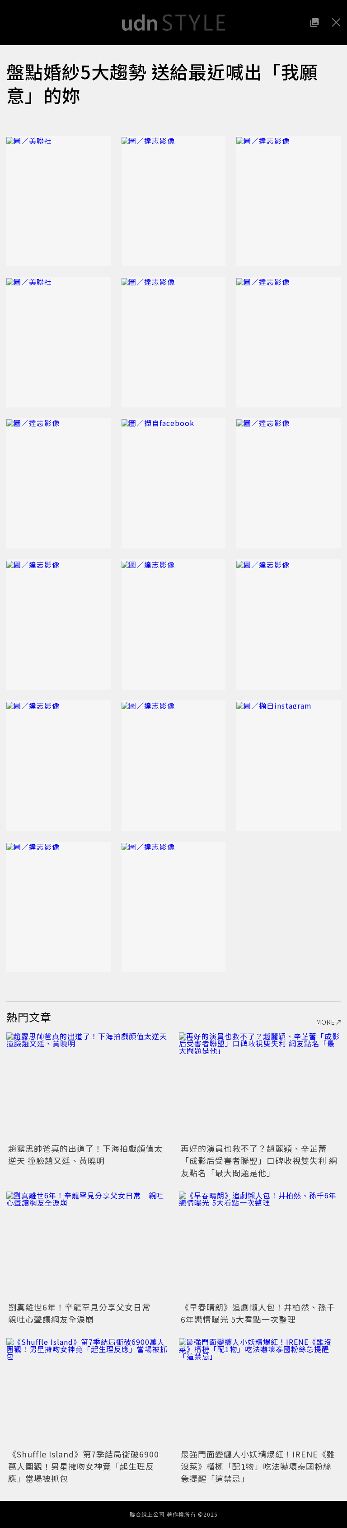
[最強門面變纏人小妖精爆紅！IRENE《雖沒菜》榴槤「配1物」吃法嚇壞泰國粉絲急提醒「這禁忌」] (260, 1392)
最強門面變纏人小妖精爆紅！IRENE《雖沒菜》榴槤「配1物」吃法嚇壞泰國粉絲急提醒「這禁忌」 (258, 1466)
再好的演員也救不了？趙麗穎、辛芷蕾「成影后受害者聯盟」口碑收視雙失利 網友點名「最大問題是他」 (259, 1160)
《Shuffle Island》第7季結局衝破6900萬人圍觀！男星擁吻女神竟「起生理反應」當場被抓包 (83, 1466)
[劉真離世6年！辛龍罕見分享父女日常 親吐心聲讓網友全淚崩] (87, 1246)
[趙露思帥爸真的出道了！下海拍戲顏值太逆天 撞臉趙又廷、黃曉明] (87, 1086)
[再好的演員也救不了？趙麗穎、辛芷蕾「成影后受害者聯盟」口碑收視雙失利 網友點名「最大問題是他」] (260, 1086)
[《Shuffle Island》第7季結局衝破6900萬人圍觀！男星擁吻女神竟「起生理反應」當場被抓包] (87, 1392)
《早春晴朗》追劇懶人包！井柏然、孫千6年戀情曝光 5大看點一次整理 (258, 1313)
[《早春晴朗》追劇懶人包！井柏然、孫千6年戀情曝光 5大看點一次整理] (260, 1246)
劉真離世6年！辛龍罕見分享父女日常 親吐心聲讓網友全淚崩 (83, 1313)
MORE (325, 1022)
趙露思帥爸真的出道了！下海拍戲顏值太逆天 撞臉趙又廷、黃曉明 (85, 1154)
